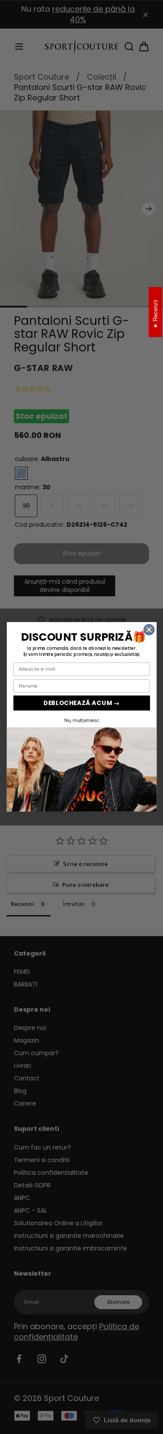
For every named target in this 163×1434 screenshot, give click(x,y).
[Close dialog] (148, 630)
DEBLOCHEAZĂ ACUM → (81, 703)
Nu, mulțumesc (81, 720)
